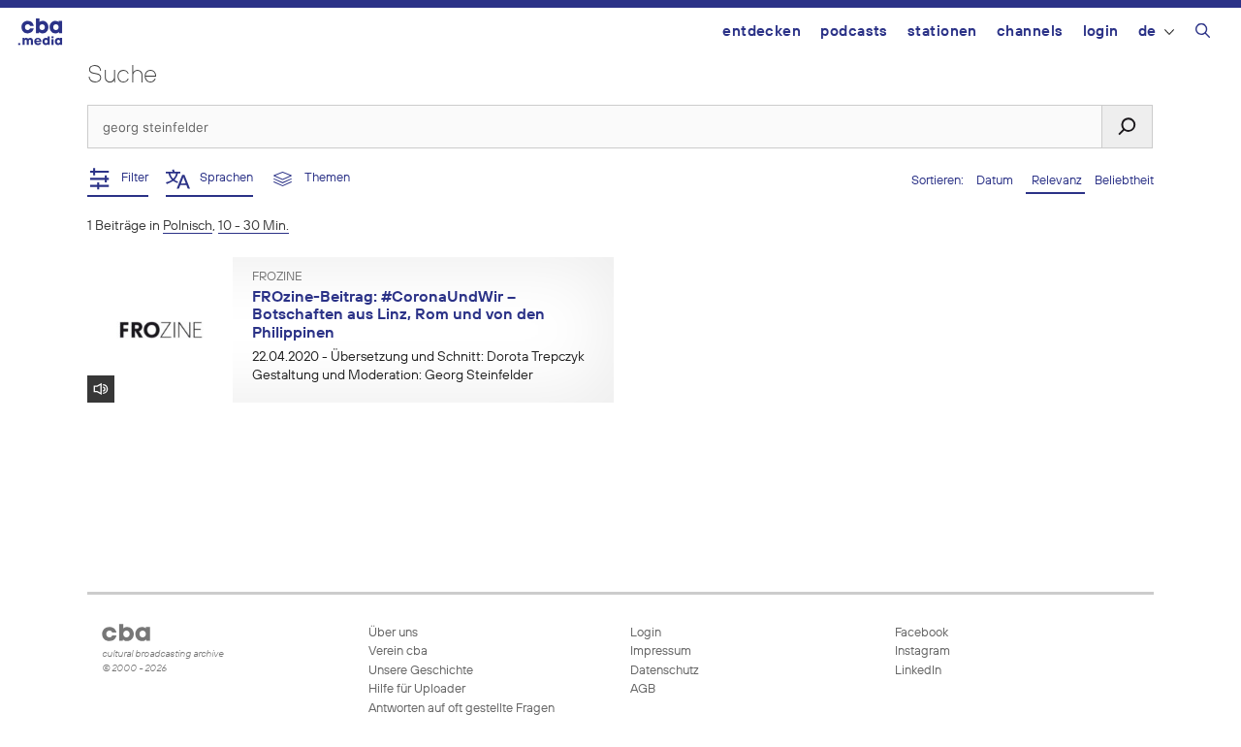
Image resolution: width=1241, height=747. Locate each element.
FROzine (277, 277)
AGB (642, 689)
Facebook (920, 633)
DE (1147, 31)
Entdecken (761, 31)
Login (1101, 31)
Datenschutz (664, 671)
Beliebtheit (1124, 181)
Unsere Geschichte (420, 671)
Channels (1030, 31)
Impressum (660, 651)
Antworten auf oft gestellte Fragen (461, 708)
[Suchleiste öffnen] (1202, 34)
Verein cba (398, 651)
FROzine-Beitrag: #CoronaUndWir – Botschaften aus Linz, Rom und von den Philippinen (398, 315)
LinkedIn (916, 671)
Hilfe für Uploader (416, 689)
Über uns (393, 633)
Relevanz (1055, 181)
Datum (996, 181)
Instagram (921, 651)
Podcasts (854, 31)
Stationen (942, 31)
